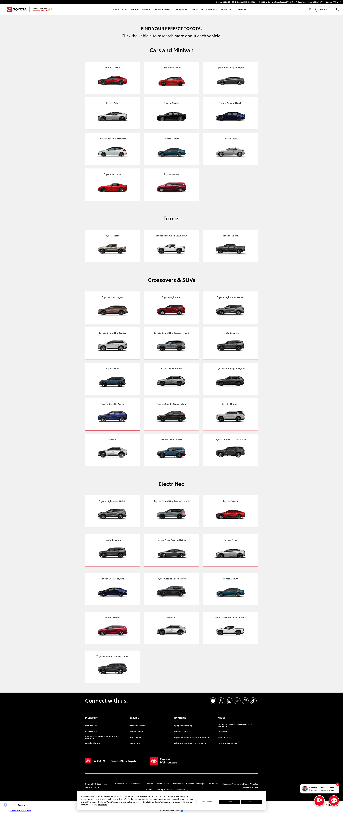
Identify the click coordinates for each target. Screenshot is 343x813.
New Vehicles (91, 725)
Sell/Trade (181, 9)
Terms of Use (163, 783)
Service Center (136, 731)
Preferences (207, 802)
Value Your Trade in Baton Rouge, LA (190, 743)
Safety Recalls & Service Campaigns (189, 783)
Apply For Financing (183, 725)
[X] (221, 700)
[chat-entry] (319, 800)
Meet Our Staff (224, 737)
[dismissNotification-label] (337, 784)
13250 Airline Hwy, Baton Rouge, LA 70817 (277, 2)
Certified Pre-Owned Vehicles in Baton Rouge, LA (102, 737)
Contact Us (223, 731)
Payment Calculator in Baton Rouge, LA (191, 737)
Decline (229, 802)
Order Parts (135, 743)
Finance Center (181, 731)
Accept (251, 802)
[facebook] (213, 700)
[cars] (237, 700)
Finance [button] (210, 10)
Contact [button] (323, 9)
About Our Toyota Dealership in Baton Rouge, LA (235, 725)
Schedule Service (137, 725)
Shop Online (120, 9)
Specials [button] (196, 10)
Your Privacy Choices (170, 810)
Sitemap (149, 783)
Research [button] (226, 10)
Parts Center (135, 737)
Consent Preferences (20, 810)
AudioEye (213, 783)
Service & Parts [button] (161, 10)
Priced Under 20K (92, 743)
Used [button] (145, 10)
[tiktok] (253, 700)
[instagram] (229, 700)
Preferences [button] (102, 805)
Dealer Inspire (251, 787)
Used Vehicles (91, 731)
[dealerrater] (245, 700)
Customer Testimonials (228, 743)
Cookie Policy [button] (159, 802)
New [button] (134, 10)
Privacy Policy (121, 783)
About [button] (240, 10)
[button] (337, 9)
